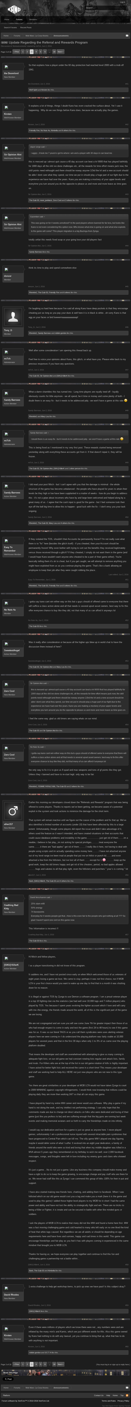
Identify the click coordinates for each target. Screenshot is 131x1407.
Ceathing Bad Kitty (11, 907)
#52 (126, 620)
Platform (6, 1395)
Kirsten (44, 90)
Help (108, 1395)
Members (33, 19)
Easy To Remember (10, 549)
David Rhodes (11, 1294)
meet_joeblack (46, 200)
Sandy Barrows (35, 252)
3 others (68, 200)
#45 (126, 286)
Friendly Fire (34, 130)
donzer (7, 276)
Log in (122, 2)
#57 (126, 935)
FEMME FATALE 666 (46, 786)
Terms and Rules (109, 1401)
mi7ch (38, 46)
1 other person (75, 468)
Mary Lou (45, 416)
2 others (73, 786)
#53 (126, 661)
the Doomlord (11, 73)
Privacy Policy (123, 1401)
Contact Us (99, 1395)
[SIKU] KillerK (62, 376)
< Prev (16, 52)
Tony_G (8, 330)
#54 (126, 725)
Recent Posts (26, 27)
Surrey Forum (124, 1406)
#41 (126, 84)
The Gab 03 (34, 200)
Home (6, 19)
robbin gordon (60, 333)
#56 (126, 875)
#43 (126, 194)
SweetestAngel (12, 650)
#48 (126, 410)
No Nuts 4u (45, 130)
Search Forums (10, 27)
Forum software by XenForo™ (25, 1401)
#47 (126, 370)
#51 (126, 580)
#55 (126, 780)
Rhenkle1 (33, 292)
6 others (65, 130)
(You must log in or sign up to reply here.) (113, 1364)
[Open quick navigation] (127, 35)
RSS (127, 1395)
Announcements (19, 46)
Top (121, 1395)
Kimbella (54, 130)
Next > (60, 52)
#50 (126, 517)
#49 (126, 462)
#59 (126, 1305)
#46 (126, 327)
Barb (31, 881)
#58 (126, 1265)
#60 (126, 1347)
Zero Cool (57, 200)
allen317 (8, 824)
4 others (64, 523)
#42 (126, 124)
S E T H (48, 1353)
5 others (66, 586)
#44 (126, 246)
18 (54, 52)
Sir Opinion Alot (12, 154)
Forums (19, 19)
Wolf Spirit (33, 90)
